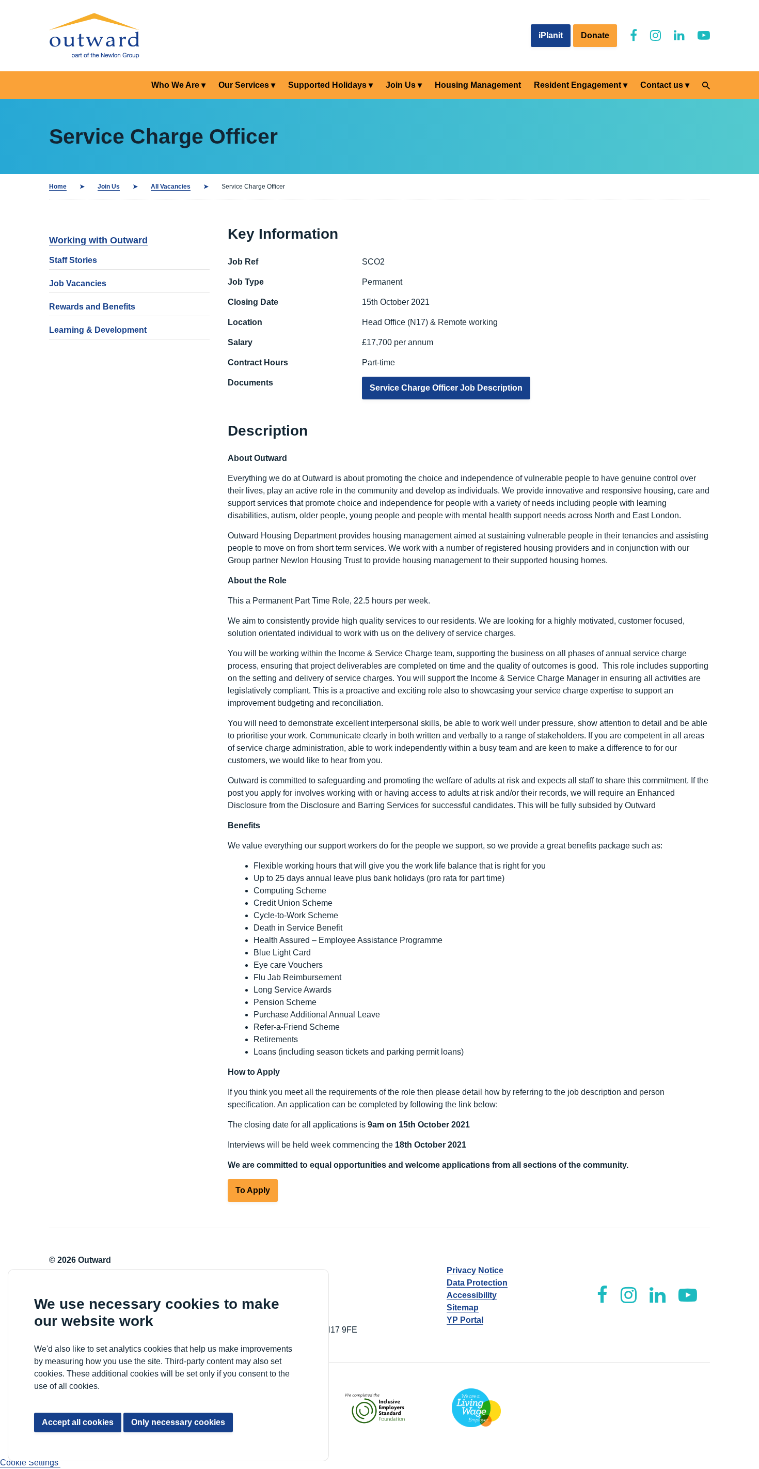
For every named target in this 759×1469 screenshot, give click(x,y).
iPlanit (551, 35)
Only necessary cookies (178, 1422)
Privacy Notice (475, 1270)
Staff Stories (73, 260)
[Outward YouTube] (704, 35)
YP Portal (465, 1320)
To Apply (252, 1190)
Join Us (401, 85)
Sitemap (463, 1307)
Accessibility (472, 1295)
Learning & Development (98, 330)
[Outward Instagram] (655, 35)
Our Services (243, 85)
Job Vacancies (77, 283)
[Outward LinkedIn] (679, 35)
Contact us (661, 85)
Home (58, 186)
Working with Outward (98, 240)
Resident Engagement (577, 85)
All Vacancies (171, 186)
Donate (595, 35)
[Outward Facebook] (633, 35)
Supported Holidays (327, 85)
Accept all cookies (78, 1422)
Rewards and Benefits (92, 306)
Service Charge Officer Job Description (446, 387)
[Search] (706, 85)
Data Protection (477, 1282)
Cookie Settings (30, 1462)
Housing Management (478, 85)
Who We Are (175, 85)
